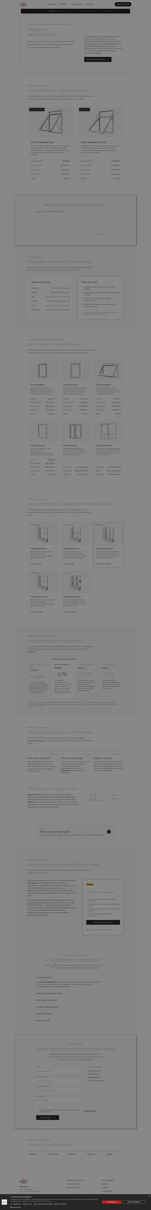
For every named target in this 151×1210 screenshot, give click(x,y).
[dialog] (75, 1202)
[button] (54, 1207)
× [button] (149, 1196)
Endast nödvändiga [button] (134, 1202)
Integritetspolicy (47, 1201)
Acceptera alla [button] (111, 1202)
